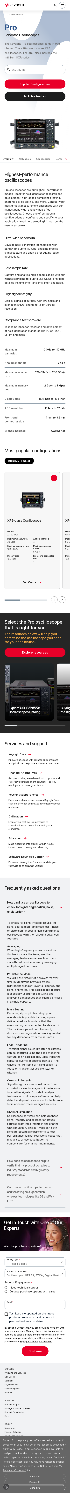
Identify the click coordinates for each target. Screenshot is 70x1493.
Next (62, 599)
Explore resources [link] (35, 652)
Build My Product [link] (35, 96)
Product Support (12, 1404)
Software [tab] (61, 159)
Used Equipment (12, 1388)
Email (10, 1302)
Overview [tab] (8, 159)
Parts (7, 1416)
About (8, 1424)
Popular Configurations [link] (35, 84)
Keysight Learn (12, 1384)
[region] (35, 673)
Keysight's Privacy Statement (36, 1341)
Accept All (35, 1476)
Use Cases (10, 1377)
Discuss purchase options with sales (32, 1291)
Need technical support (24, 1287)
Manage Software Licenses (17, 1408)
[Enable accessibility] (6, 1487)
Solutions (9, 1381)
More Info (35, 1487)
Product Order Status (14, 1412)
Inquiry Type (13, 1259)
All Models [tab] (25, 159)
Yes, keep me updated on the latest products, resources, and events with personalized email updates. (32, 1317)
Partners (8, 1392)
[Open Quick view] (54, 478)
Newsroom (10, 1428)
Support (9, 1400)
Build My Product (19, 461)
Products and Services (15, 1373)
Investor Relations (13, 1432)
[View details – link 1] (16, 5)
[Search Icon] (56, 5)
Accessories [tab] (43, 159)
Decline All (35, 1482)
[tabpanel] (35, 762)
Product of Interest (17, 1271)
